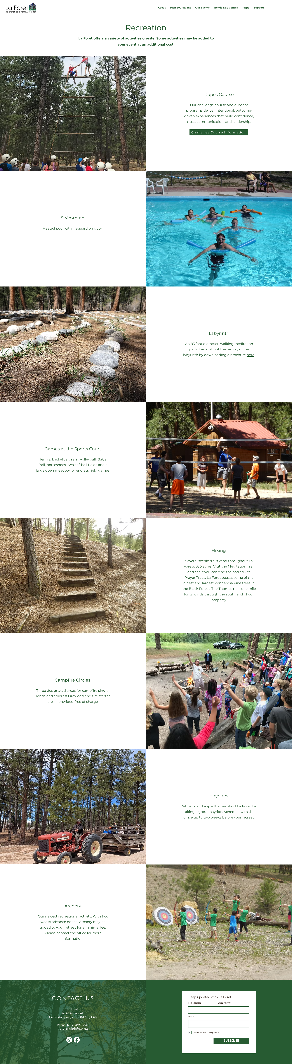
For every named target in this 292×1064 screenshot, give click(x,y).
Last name (224, 1003)
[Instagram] (69, 1040)
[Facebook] (77, 1040)
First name (194, 1003)
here (250, 355)
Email (191, 1016)
